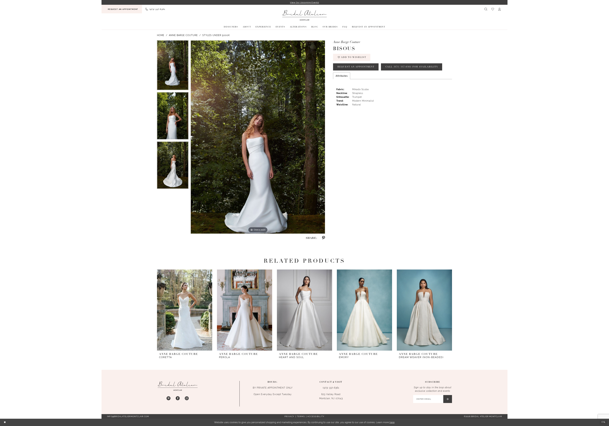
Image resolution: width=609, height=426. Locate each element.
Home (160, 35)
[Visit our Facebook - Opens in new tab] (177, 398)
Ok (604, 422)
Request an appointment (355, 67)
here (392, 422)
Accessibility (315, 416)
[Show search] (486, 9)
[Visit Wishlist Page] (492, 9)
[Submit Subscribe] (447, 399)
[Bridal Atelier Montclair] (304, 15)
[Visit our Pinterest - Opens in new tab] (168, 398)
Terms (301, 416)
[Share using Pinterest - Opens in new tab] (323, 238)
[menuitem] (122, 9)
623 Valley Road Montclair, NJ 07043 (331, 396)
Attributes (342, 75)
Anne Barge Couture (183, 35)
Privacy (289, 416)
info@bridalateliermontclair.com (128, 416)
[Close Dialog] (5, 422)
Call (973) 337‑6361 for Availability (411, 67)
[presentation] (184, 310)
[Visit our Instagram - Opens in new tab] (187, 398)
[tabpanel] (172, 66)
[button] (499, 9)
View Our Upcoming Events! (304, 2)
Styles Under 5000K (216, 35)
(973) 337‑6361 (331, 387)
